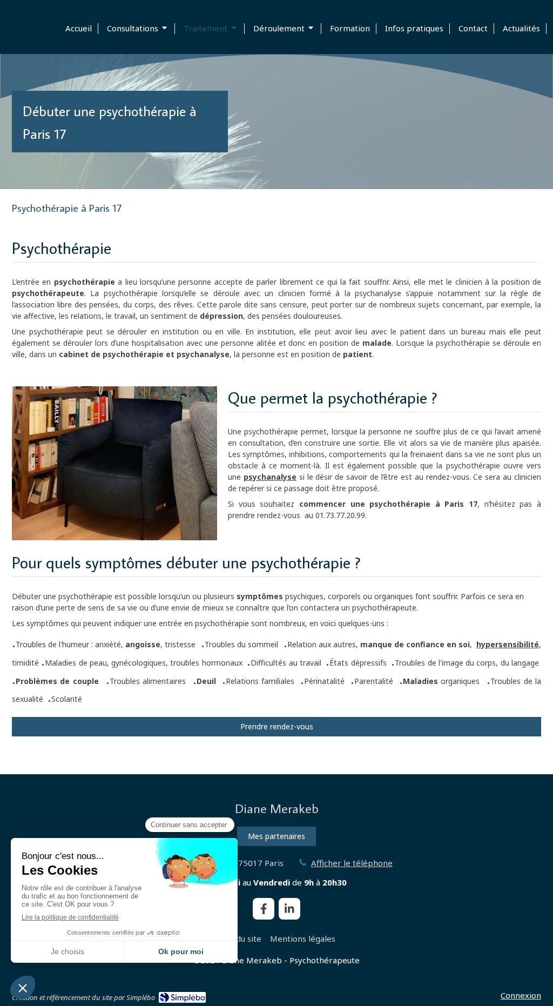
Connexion (521, 995)
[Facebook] (263, 909)
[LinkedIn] (289, 909)
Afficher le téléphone (352, 862)
